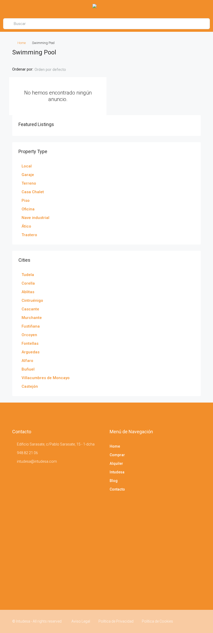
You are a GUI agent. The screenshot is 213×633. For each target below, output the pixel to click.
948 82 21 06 (27, 453)
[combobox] (54, 69)
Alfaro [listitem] (27, 360)
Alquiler (116, 463)
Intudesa (117, 472)
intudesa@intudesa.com (37, 461)
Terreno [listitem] (29, 183)
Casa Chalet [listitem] (33, 192)
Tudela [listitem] (28, 274)
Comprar (117, 455)
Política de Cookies (157, 621)
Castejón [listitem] (30, 386)
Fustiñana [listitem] (31, 326)
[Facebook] (187, 621)
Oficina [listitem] (28, 209)
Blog (114, 481)
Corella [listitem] (28, 283)
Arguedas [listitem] (30, 352)
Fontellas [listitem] (30, 343)
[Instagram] (196, 621)
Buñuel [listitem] (28, 369)
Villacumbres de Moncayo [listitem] (46, 377)
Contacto (117, 489)
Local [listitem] (27, 166)
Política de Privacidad (116, 621)
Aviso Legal (80, 621)
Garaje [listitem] (28, 174)
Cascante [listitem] (30, 309)
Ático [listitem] (26, 226)
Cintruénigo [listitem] (32, 300)
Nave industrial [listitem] (35, 217)
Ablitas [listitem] (28, 292)
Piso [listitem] (26, 200)
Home (21, 43)
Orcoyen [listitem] (29, 335)
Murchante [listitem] (32, 317)
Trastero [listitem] (29, 235)
